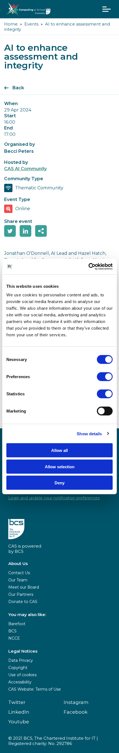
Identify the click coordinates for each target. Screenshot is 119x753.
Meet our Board (23, 587)
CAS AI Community (25, 168)
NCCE (14, 638)
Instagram (76, 702)
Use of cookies (22, 674)
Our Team (17, 580)
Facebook (75, 712)
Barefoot (16, 623)
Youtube (18, 721)
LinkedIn (18, 712)
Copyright (17, 667)
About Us (18, 563)
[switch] (105, 376)
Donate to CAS (22, 601)
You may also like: (27, 614)
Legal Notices (22, 651)
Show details (89, 433)
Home (11, 24)
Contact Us (19, 572)
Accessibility (20, 682)
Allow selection (59, 466)
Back (18, 87)
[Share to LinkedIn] (25, 231)
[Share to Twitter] (10, 231)
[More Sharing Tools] (41, 231)
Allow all (59, 450)
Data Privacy (20, 660)
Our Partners (20, 594)
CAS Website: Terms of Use (34, 689)
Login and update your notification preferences (54, 497)
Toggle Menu (106, 9)
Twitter (16, 702)
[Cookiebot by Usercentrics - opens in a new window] (88, 266)
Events (31, 24)
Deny (59, 482)
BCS (12, 631)
